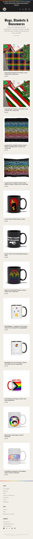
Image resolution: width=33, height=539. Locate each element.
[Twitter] (12, 528)
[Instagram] (4, 528)
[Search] (20, 9)
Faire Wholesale (7, 526)
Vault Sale (5, 497)
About (4, 499)
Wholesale (6, 502)
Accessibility (6, 488)
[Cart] (26, 9)
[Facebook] (6, 528)
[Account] (23, 9)
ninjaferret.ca (6, 521)
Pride (4, 493)
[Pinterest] (15, 528)
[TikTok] (9, 528)
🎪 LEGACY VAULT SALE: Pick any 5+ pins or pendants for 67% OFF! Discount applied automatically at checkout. (16, 3)
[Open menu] (29, 9)
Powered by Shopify (21, 535)
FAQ (4, 511)
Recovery (5, 491)
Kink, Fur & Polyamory (8, 495)
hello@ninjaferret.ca (8, 524)
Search (5, 509)
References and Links (8, 514)
